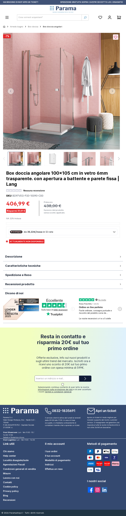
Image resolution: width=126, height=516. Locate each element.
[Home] (4, 26)
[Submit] (85, 379)
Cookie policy (10, 486)
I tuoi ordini (51, 451)
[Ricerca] (85, 17)
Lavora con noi (11, 478)
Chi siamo (8, 451)
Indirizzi (49, 464)
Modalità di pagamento (57, 460)
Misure (7, 473)
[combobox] (49, 17)
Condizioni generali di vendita (19, 469)
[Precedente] (11, 91)
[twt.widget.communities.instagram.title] (97, 489)
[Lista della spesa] (100, 17)
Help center (9, 455)
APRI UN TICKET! (30, 2)
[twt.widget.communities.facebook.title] (90, 489)
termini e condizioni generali (58, 392)
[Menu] (7, 17)
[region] (61, 100)
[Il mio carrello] (119, 17)
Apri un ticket (106, 411)
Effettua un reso (54, 469)
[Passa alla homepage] (63, 9)
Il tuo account (52, 455)
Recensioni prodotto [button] (19, 284)
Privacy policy (11, 491)
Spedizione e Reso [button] (18, 275)
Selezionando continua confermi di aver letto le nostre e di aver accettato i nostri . (64, 389)
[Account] (110, 17)
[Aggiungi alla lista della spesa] (115, 37)
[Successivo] (112, 91)
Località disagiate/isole (16, 460)
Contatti (7, 482)
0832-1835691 (63, 411)
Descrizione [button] (13, 256)
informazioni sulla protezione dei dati (55, 389)
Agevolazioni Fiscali (14, 464)
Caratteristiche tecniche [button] (23, 266)
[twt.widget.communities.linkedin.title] (104, 489)
